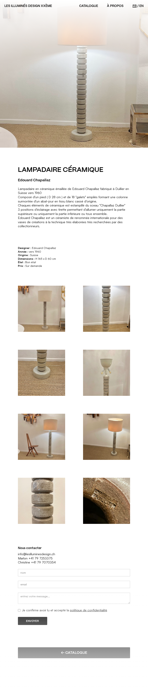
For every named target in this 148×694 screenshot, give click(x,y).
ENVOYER (32, 621)
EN (141, 5)
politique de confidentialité (88, 610)
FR (135, 5)
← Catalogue (74, 652)
